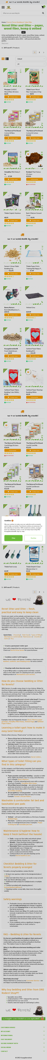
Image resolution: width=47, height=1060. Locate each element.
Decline (33, 538)
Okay (13, 538)
